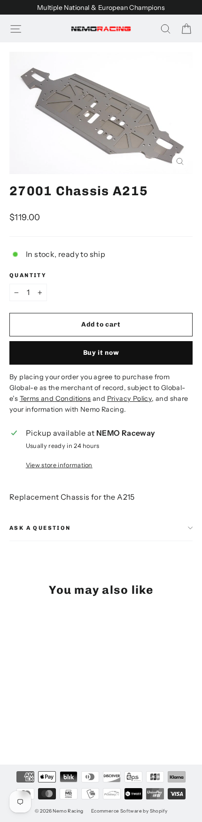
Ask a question (40, 528)
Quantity (28, 275)
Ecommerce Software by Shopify (129, 811)
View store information (59, 465)
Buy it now (101, 353)
